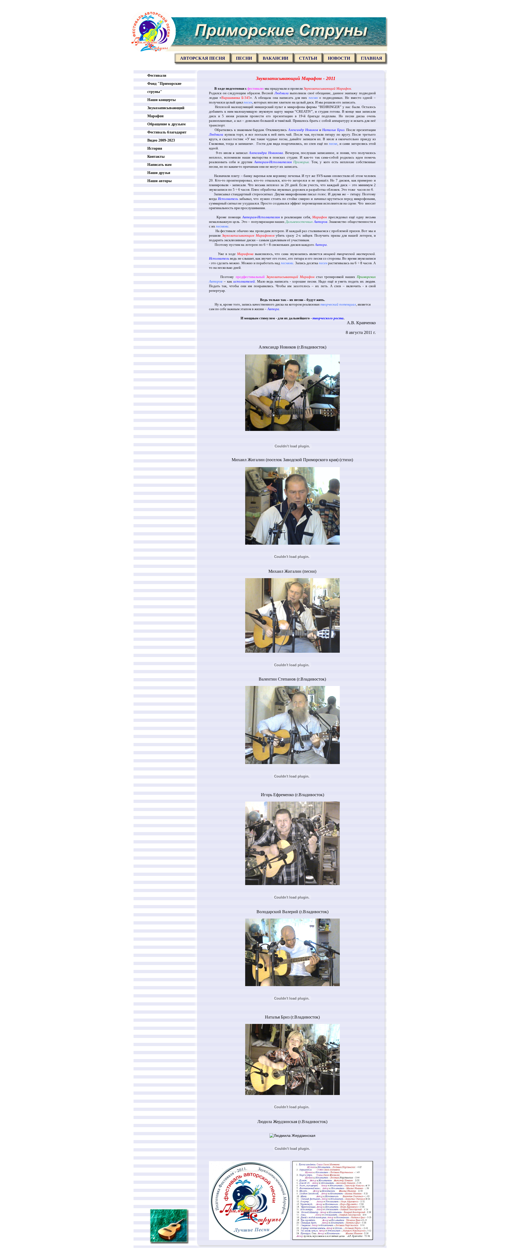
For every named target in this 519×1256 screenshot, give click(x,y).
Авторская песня (202, 58)
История (154, 148)
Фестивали (156, 75)
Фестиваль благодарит (167, 132)
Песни (244, 58)
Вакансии (275, 58)
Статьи (308, 58)
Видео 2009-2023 (161, 140)
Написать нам (159, 165)
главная (371, 58)
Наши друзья (158, 173)
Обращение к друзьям (166, 124)
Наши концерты (161, 100)
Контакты (156, 157)
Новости (339, 58)
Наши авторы (159, 181)
